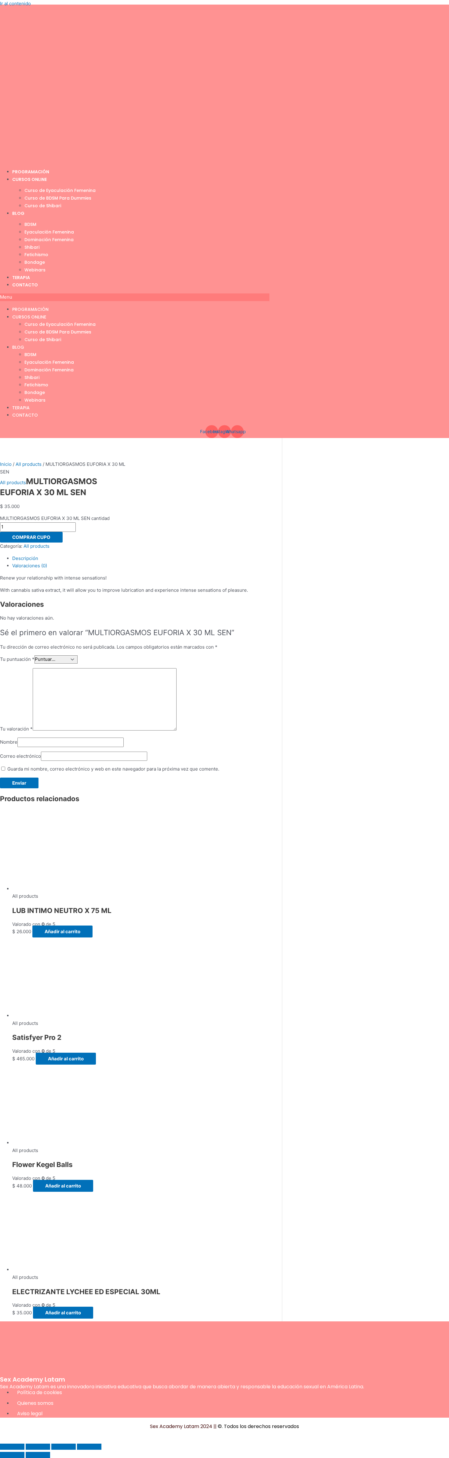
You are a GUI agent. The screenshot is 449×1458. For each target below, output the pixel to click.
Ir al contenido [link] (15, 3)
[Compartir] (63, 1447)
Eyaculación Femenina (49, 232)
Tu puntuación (17, 659)
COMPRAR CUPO (31, 537)
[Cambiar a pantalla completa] (38, 1447)
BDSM (30, 224)
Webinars (35, 270)
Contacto (25, 285)
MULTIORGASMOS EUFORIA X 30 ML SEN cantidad (55, 518)
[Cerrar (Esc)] (89, 1447)
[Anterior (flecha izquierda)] (12, 1455)
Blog (18, 213)
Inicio (6, 464)
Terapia (21, 277)
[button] (134, 297)
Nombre (8, 742)
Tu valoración (16, 729)
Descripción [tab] (25, 558)
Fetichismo (36, 255)
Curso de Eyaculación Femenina (60, 190)
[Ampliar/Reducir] (12, 1447)
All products (29, 464)
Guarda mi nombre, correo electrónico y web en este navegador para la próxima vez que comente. (113, 769)
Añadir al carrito (62, 931)
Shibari (31, 247)
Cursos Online (29, 179)
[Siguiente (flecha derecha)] (38, 1455)
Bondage (34, 262)
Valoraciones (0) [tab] (29, 566)
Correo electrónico (20, 756)
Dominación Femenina (49, 240)
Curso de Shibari (42, 206)
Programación (30, 172)
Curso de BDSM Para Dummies (57, 198)
